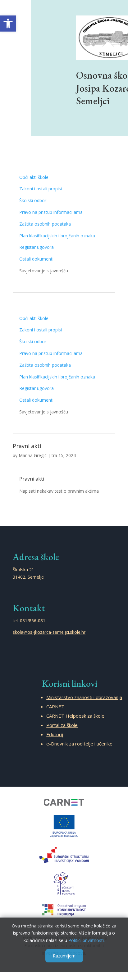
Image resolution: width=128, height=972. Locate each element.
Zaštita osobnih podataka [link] (45, 224)
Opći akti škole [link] (33, 177)
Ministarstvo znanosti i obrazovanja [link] (84, 697)
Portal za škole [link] (62, 725)
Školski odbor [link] (32, 200)
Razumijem (64, 956)
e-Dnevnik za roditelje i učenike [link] (79, 744)
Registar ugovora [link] (36, 247)
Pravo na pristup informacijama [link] (51, 212)
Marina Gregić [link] (33, 455)
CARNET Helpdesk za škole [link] (75, 716)
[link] (8, 23)
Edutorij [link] (54, 734)
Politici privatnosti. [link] (86, 940)
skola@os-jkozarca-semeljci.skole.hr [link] (49, 632)
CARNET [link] (55, 706)
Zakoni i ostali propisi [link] (40, 189)
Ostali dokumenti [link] (36, 259)
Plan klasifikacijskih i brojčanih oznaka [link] (57, 236)
